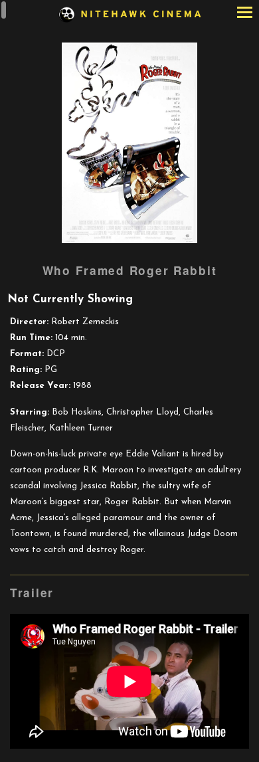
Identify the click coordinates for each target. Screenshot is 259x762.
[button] (244, 14)
